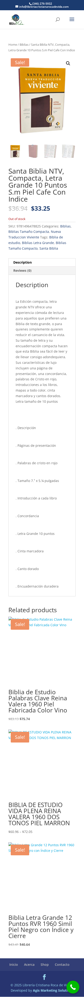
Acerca (29, 964)
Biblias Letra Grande (38, 243)
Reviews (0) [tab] (22, 270)
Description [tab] (22, 262)
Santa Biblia (48, 248)
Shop (45, 964)
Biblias (24, 44)
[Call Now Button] (72, 987)
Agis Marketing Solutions (53, 990)
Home (12, 44)
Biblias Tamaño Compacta (28, 231)
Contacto (62, 964)
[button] (68, 63)
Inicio (13, 964)
